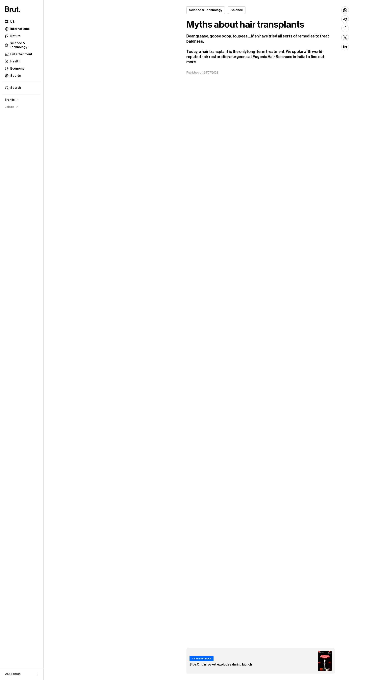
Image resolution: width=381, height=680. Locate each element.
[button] (21, 674)
